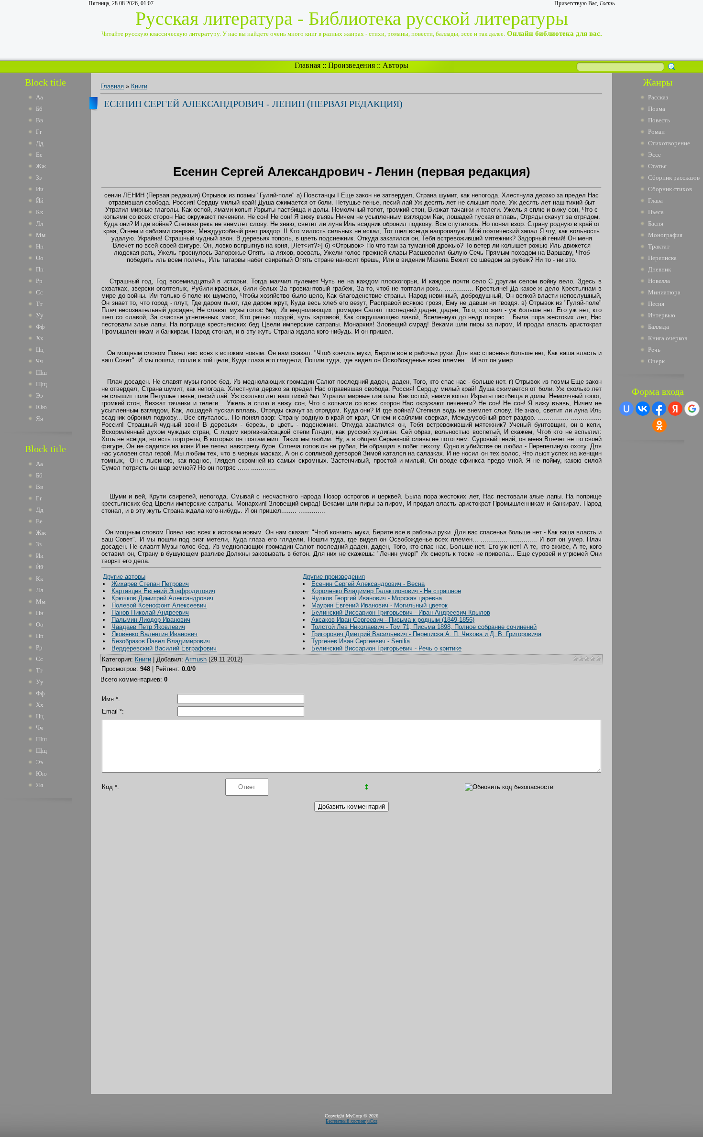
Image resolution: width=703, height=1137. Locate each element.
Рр (39, 280)
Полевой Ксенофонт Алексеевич (159, 605)
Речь (654, 349)
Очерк (656, 361)
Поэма (656, 108)
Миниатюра (664, 292)
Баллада (658, 326)
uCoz (372, 1121)
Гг (39, 131)
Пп (40, 269)
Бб (39, 108)
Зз (39, 177)
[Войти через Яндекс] (675, 408)
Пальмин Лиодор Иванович (150, 619)
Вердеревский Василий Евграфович (164, 648)
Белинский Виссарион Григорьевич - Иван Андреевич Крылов (400, 612)
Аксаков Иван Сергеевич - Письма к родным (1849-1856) (392, 619)
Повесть (659, 120)
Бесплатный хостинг (346, 1121)
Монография (665, 234)
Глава (655, 200)
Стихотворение (669, 143)
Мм (40, 234)
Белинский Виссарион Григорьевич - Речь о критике (386, 648)
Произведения (351, 65)
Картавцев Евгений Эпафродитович (163, 591)
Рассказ (658, 97)
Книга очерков (667, 338)
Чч (39, 361)
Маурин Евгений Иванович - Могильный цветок (379, 605)
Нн (40, 246)
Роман (656, 131)
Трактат (659, 246)
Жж (41, 166)
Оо (40, 257)
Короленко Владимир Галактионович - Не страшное (386, 591)
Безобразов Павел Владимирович (160, 641)
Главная (307, 65)
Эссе (654, 154)
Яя (39, 418)
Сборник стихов (670, 189)
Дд (40, 143)
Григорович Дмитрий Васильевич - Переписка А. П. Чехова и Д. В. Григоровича (426, 634)
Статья (657, 166)
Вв (39, 120)
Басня (655, 223)
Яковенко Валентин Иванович (154, 634)
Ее (39, 154)
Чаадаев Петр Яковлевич (148, 626)
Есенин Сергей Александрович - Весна (368, 583)
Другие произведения (334, 576)
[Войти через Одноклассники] (659, 425)
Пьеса (656, 212)
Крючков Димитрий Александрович (162, 598)
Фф (40, 326)
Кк (39, 212)
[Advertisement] (52, 950)
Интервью (661, 315)
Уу (40, 315)
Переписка (662, 257)
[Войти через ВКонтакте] (643, 408)
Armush (196, 659)
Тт (39, 303)
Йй (40, 200)
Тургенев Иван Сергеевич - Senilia (360, 641)
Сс (39, 292)
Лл (39, 223)
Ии (40, 189)
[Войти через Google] (692, 408)
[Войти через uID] (626, 408)
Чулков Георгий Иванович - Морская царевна (376, 598)
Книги (139, 86)
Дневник (659, 269)
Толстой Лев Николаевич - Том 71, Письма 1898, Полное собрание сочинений (424, 626)
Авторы (395, 65)
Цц (40, 349)
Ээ (39, 395)
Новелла (659, 280)
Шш (41, 372)
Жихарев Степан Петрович (150, 583)
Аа (39, 97)
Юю (41, 407)
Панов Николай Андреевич (150, 612)
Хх (40, 338)
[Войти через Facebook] (659, 408)
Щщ (41, 384)
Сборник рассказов (674, 177)
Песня (656, 303)
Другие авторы (124, 576)
